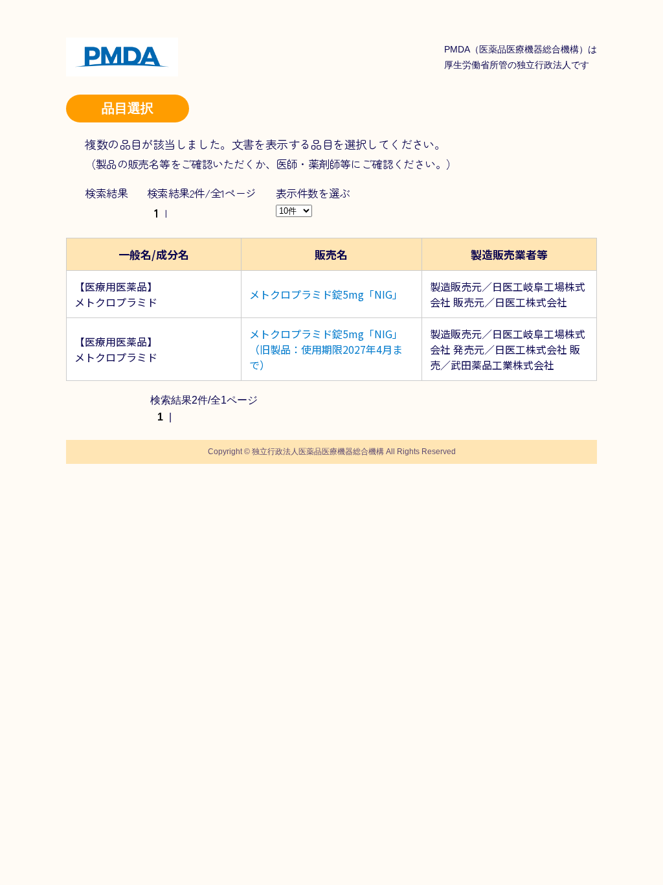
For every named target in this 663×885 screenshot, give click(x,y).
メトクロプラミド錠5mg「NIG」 (326, 294)
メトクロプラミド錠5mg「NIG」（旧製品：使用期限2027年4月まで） (326, 349)
